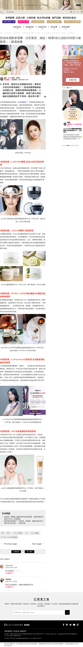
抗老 (32, 114)
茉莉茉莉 (8, 579)
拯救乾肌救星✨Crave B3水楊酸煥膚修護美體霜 (72, 129)
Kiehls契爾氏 (35, 533)
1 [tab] (63, 87)
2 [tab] (64, 87)
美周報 (10, 12)
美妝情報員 (16, 33)
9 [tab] (76, 143)
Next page (37, 544)
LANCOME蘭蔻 (17, 533)
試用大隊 (20, 17)
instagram (67, 624)
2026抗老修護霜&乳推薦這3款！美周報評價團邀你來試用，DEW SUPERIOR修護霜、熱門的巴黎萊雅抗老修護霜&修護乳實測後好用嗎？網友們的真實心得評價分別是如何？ (72, 63)
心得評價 (31, 17)
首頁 (1, 33)
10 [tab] (77, 143)
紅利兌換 (16, 631)
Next (81, 82)
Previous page (10, 544)
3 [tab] (66, 87)
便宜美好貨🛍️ (69, 17)
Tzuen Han (9, 565)
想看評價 (72, 80)
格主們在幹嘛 (43, 17)
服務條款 (9, 645)
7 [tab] (72, 143)
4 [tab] (67, 87)
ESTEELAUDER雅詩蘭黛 (9, 537)
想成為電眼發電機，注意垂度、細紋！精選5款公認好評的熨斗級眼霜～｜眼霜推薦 (48, 33)
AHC (26, 533)
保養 (2, 533)
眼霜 (24, 102)
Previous (64, 82)
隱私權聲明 (8, 631)
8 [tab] (74, 143)
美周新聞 (9, 17)
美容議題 (6, 79)
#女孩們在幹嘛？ (54, 22)
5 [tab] (69, 87)
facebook (63, 624)
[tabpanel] (72, 65)
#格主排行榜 (23, 22)
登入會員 (29, 551)
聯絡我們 (23, 631)
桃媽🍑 (69, 122)
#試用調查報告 (38, 22)
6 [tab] (71, 87)
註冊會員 (16, 551)
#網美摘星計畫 (9, 22)
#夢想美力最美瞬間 (72, 22)
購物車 (81, 12)
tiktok (78, 624)
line (70, 624)
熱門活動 (56, 17)
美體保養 (73, 107)
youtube (74, 624)
